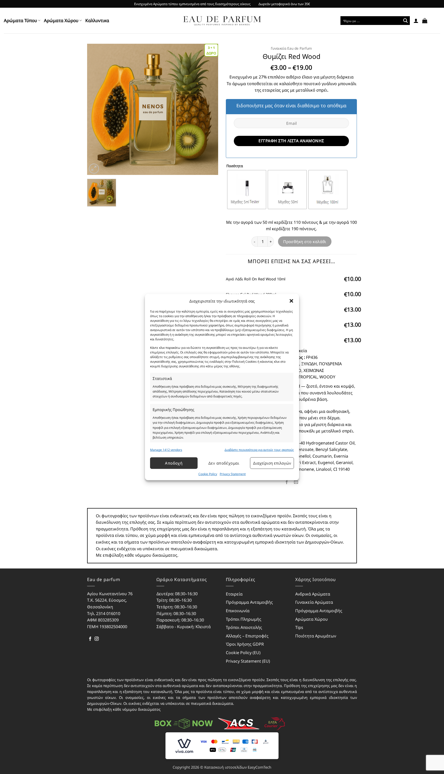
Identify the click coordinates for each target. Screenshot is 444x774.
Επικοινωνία (237, 610)
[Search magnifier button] (405, 20)
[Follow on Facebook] (90, 639)
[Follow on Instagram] (97, 639)
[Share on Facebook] (286, 482)
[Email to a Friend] (296, 482)
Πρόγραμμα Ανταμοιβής (249, 602)
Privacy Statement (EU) (248, 661)
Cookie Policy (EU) (243, 652)
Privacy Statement (233, 474)
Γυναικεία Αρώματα (314, 602)
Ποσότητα (234, 166)
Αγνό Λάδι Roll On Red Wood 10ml (255, 279)
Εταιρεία (234, 594)
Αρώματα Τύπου (20, 20)
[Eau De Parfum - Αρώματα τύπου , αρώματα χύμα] (222, 20)
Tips (299, 627)
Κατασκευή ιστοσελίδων (225, 767)
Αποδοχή (173, 463)
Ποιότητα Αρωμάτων (315, 636)
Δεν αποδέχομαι (223, 463)
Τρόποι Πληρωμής (243, 619)
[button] (291, 300)
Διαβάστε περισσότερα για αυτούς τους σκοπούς (259, 449)
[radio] (246, 189)
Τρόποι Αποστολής (244, 627)
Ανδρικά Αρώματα (312, 594)
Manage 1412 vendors (166, 449)
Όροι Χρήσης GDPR (245, 644)
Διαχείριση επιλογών (272, 463)
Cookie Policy (207, 474)
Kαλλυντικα (97, 20)
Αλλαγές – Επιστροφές (247, 636)
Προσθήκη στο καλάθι (304, 241)
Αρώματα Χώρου (61, 20)
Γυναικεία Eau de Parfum (291, 48)
